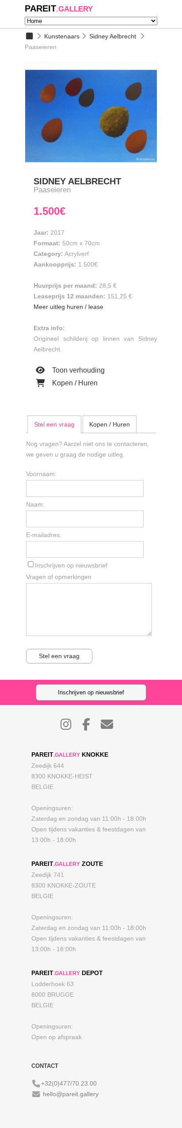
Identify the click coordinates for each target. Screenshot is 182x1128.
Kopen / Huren (74, 383)
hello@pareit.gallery (71, 1094)
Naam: (35, 504)
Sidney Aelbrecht (112, 36)
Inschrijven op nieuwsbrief (71, 565)
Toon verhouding (77, 370)
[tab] (54, 424)
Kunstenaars (62, 36)
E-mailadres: (43, 534)
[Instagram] (70, 726)
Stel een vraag (54, 424)
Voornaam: (41, 473)
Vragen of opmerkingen (58, 576)
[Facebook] (90, 726)
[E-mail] (111, 726)
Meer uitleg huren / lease (68, 306)
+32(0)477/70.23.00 (69, 1083)
